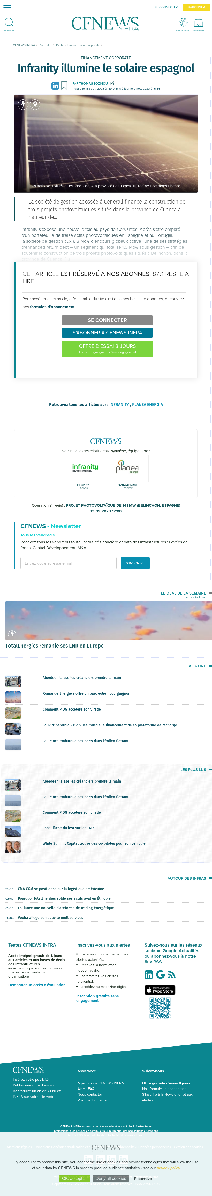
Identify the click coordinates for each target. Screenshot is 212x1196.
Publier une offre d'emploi (33, 1085)
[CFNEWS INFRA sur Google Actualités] (162, 977)
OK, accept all (75, 1178)
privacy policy (168, 1168)
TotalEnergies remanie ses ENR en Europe (54, 645)
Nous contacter (90, 1094)
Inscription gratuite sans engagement (97, 998)
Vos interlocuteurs (92, 1100)
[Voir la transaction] (23, 104)
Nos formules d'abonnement (165, 1088)
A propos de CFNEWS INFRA (101, 1083)
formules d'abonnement (52, 307)
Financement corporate (106, 57)
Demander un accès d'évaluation (37, 985)
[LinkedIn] (56, 85)
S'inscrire (135, 563)
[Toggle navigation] (5, 7)
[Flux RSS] (173, 977)
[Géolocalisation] (35, 104)
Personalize (143, 1179)
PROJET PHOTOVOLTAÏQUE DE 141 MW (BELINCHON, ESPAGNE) (123, 508)
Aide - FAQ (86, 1088)
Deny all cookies (111, 1178)
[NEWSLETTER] (198, 22)
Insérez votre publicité (31, 1079)
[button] (9, 20)
